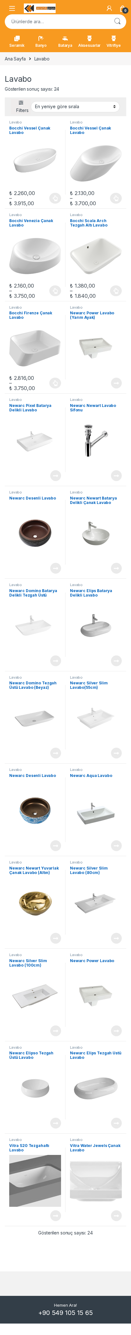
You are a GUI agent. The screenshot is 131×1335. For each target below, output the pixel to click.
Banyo (41, 45)
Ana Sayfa (15, 58)
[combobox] (56, 21)
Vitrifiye (114, 45)
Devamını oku (112, 383)
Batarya (65, 45)
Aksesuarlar (89, 45)
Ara (117, 21)
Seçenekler (49, 198)
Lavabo (15, 122)
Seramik (16, 45)
